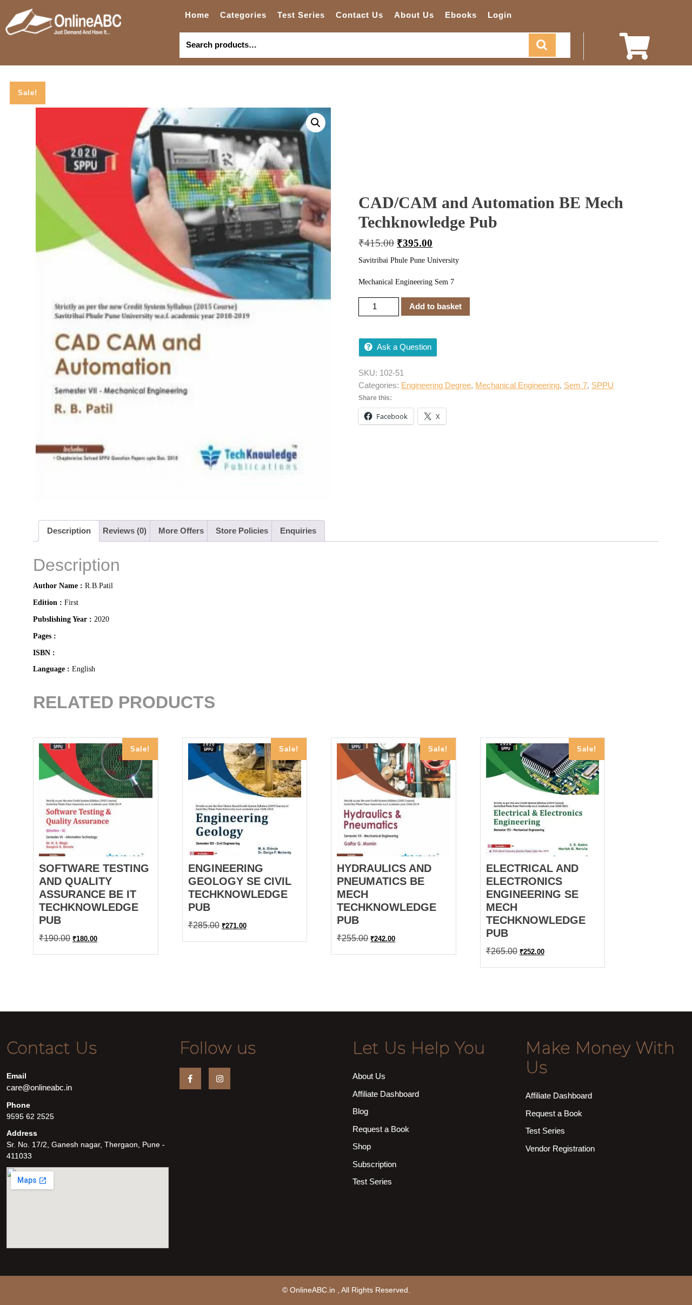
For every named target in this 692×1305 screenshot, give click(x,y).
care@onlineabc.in (39, 1087)
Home (197, 14)
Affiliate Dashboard (385, 1093)
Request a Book (380, 1129)
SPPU (602, 385)
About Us (414, 14)
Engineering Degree (436, 385)
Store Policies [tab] (242, 530)
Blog (360, 1111)
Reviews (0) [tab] (125, 530)
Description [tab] (69, 530)
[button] (315, 122)
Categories (243, 14)
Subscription (374, 1164)
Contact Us (359, 14)
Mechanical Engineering (517, 385)
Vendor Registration (560, 1148)
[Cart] (635, 53)
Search (542, 45)
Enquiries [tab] (298, 530)
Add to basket (435, 306)
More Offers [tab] (181, 530)
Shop (361, 1146)
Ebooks (461, 14)
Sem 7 (575, 385)
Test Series (301, 14)
